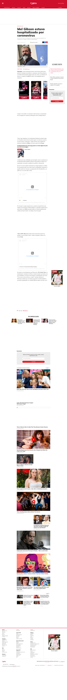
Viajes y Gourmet (5, 635)
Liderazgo (4, 656)
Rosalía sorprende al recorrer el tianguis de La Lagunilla (56, 84)
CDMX (31, 636)
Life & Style (18, 632)
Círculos (19, 7)
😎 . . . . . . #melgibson (23, 200)
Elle (3, 648)
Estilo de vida (4, 652)
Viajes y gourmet (36, 7)
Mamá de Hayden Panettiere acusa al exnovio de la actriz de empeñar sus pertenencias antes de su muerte (57, 70)
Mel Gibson (19, 71)
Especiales (18, 630)
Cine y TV (17, 636)
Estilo (17, 633)
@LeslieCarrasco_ (27, 69)
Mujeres (3, 654)
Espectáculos (7, 7)
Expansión (18, 650)
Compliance (49, 665)
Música (17, 637)
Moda (24, 7)
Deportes (18, 635)
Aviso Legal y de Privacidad (40, 665)
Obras (31, 641)
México (31, 634)
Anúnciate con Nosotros (58, 665)
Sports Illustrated (20, 640)
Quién (3, 629)
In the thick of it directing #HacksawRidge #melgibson (28, 266)
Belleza (28, 7)
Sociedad (32, 639)
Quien (60, 661)
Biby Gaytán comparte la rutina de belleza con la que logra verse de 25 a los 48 (21, 321)
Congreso (32, 635)
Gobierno (32, 633)
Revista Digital (61, 3)
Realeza (13, 7)
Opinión (17, 629)
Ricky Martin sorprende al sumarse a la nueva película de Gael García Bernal (57, 78)
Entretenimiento (19, 634)
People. (42, 143)
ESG (16, 657)
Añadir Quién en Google (34, 42)
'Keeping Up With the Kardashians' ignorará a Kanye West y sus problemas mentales (36, 322)
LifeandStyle (32, 630)
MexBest (4, 638)
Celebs (3, 651)
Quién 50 (60, 7)
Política (31, 632)
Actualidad (4, 655)
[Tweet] (43, 42)
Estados (31, 637)
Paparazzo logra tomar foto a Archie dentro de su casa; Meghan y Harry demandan (52, 321)
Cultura (43, 7)
